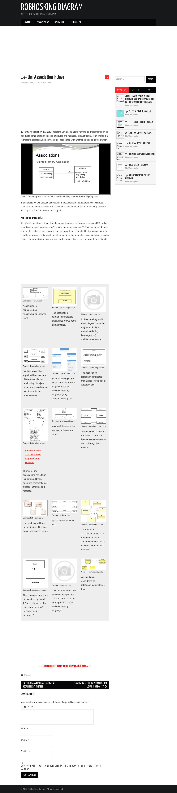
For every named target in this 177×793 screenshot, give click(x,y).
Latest (135, 90)
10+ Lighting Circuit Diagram (138, 133)
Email (25, 740)
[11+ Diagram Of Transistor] (120, 145)
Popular (121, 90)
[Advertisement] (88, 50)
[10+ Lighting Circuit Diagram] (120, 134)
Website (25, 751)
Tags (149, 90)
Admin (48, 83)
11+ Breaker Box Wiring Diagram (140, 154)
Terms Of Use (75, 22)
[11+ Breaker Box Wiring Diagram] (120, 156)
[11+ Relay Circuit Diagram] (120, 166)
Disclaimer (59, 22)
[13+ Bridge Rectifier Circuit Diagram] (120, 177)
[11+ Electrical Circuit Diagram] (120, 124)
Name (25, 728)
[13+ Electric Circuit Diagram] (120, 113)
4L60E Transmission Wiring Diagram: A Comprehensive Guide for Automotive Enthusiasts (139, 99)
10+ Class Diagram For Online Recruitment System (39, 685)
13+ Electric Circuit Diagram (138, 111)
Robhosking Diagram (52, 7)
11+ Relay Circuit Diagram (136, 165)
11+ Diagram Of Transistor (137, 143)
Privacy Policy (43, 22)
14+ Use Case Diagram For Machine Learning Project (90, 685)
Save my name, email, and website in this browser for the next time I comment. (61, 767)
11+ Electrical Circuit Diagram (139, 122)
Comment (27, 707)
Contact (27, 22)
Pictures (27, 675)
